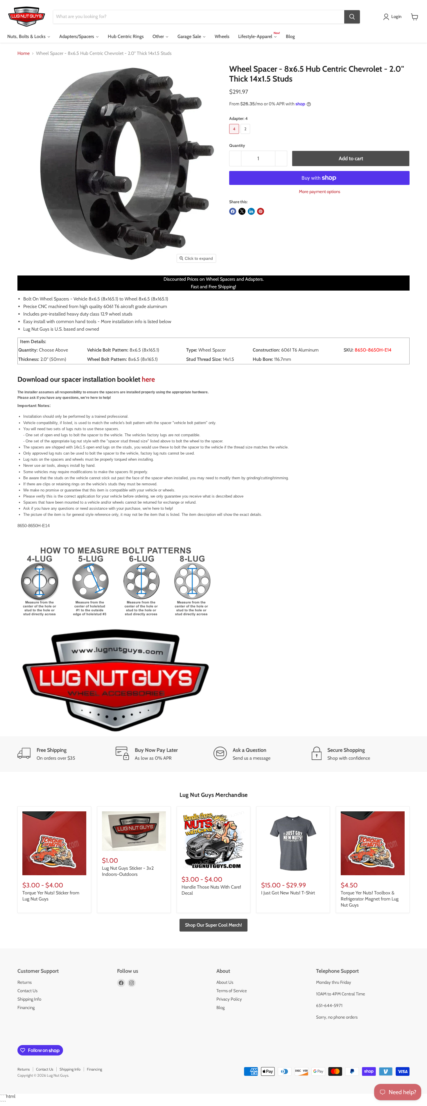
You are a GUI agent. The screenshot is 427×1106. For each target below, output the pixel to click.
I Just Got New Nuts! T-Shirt (288, 893)
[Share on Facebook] (232, 211)
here (148, 379)
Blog (220, 1007)
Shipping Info (29, 999)
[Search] (352, 17)
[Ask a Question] (263, 754)
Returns (24, 982)
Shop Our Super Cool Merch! (213, 925)
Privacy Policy (229, 999)
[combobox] (198, 17)
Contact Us (27, 990)
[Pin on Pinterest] (260, 211)
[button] (393, 16)
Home (23, 53)
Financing (26, 1007)
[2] (246, 135)
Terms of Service (231, 990)
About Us (224, 982)
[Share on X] (241, 211)
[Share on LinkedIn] (251, 211)
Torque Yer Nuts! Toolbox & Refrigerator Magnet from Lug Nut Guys (370, 899)
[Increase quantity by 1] (281, 159)
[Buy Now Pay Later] (165, 754)
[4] (235, 135)
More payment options (319, 191)
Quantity (237, 145)
